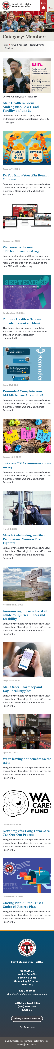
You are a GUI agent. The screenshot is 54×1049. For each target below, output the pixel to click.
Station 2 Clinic (27, 977)
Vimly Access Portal (27, 1018)
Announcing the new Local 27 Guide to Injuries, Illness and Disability (25, 615)
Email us (27, 1010)
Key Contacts (27, 990)
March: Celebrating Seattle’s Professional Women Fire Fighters (24, 539)
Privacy (20, 1044)
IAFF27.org (27, 984)
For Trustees (27, 1027)
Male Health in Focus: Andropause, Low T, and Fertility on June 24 (21, 106)
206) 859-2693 (27, 1006)
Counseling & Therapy (27, 981)
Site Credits (31, 1044)
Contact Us (27, 971)
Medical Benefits (27, 974)
